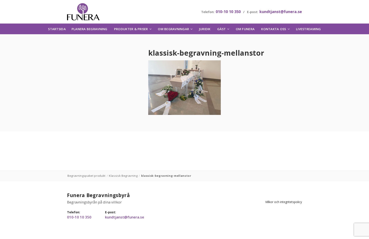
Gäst (221, 29)
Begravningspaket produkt (86, 176)
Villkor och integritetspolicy (283, 202)
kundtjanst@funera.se (280, 11)
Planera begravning (89, 29)
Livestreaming (308, 29)
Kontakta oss (273, 29)
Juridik (205, 29)
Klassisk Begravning (123, 176)
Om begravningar (173, 29)
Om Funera (245, 29)
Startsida (57, 29)
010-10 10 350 (228, 11)
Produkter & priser (131, 29)
